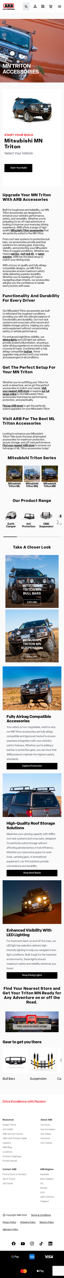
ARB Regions (46, 1169)
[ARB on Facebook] (14, 1244)
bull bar (28, 351)
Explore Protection (32, 766)
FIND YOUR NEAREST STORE (32, 1026)
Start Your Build (18, 168)
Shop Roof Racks (32, 873)
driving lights (10, 340)
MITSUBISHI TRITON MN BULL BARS (32, 589)
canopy (15, 254)
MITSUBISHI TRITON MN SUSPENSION (32, 644)
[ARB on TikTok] (41, 1244)
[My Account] (35, 6)
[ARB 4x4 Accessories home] (9, 6)
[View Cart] (51, 6)
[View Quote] (43, 6)
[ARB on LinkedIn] (50, 1244)
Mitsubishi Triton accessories (27, 230)
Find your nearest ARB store (19, 445)
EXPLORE (32, 602)
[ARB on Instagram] (32, 1244)
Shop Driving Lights (32, 975)
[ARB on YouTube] (23, 1244)
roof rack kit (27, 254)
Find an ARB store (13, 406)
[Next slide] (58, 522)
